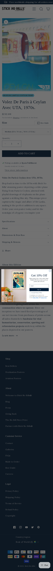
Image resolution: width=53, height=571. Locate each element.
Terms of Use (44, 297)
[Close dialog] (50, 271)
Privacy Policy (36, 297)
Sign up (39, 289)
